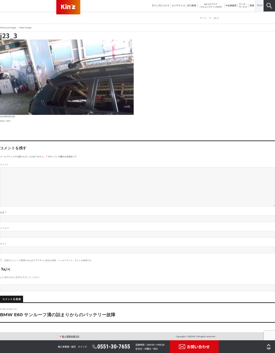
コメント (4, 164)
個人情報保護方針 (71, 336)
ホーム (203, 17)
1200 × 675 (5, 121)
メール (4, 228)
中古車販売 (231, 5)
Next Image (25, 27)
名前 (3, 212)
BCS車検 (191, 5)
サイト (3, 243)
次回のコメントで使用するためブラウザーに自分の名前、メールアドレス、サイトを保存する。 (48, 260)
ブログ (259, 5)
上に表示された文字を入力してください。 (21, 277)
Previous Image (8, 27)
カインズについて (160, 5)
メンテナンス (178, 5)
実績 (252, 5)
